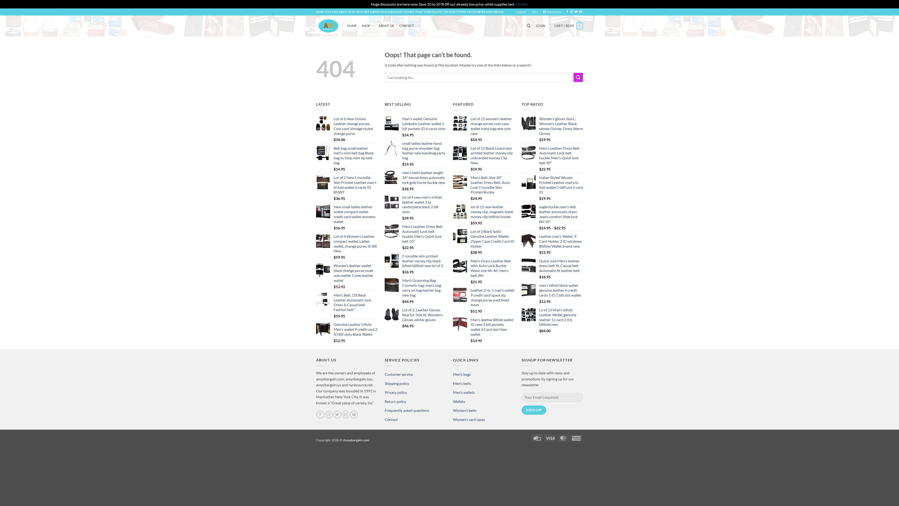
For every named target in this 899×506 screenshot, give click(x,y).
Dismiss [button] (522, 4)
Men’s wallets (464, 392)
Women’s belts (465, 410)
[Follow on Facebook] (567, 12)
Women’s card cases (469, 419)
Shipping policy (397, 383)
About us (386, 26)
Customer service (399, 374)
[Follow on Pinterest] (354, 414)
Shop (366, 26)
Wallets (459, 401)
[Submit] (578, 77)
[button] (552, 12)
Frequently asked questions (407, 410)
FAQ (535, 12)
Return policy (395, 401)
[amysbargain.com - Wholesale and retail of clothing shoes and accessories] (328, 26)
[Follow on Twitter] (576, 12)
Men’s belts (462, 383)
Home (352, 26)
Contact (521, 12)
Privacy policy (396, 392)
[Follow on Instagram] (571, 12)
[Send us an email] (580, 12)
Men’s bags (462, 374)
